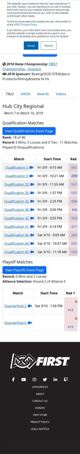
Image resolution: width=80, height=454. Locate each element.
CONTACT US (40, 401)
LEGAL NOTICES (40, 429)
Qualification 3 (17, 167)
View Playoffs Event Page (24, 270)
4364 (75, 201)
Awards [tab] (43, 94)
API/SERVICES (40, 387)
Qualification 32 (17, 201)
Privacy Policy (25, 24)
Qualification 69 (17, 252)
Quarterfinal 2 (16, 306)
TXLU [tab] (10, 94)
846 (75, 209)
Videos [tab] (61, 94)
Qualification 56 (17, 235)
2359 (75, 176)
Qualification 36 (17, 209)
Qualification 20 (17, 184)
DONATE (40, 408)
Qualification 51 (17, 226)
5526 (75, 218)
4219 (75, 226)
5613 (75, 167)
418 (70, 310)
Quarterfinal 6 (16, 323)
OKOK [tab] (25, 94)
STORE (40, 415)
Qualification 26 (17, 193)
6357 (75, 193)
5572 (75, 184)
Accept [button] (31, 45)
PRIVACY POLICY (40, 422)
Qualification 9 (17, 176)
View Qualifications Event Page (29, 131)
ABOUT (40, 394)
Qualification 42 (17, 218)
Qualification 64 (17, 243)
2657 (75, 235)
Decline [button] (48, 45)
